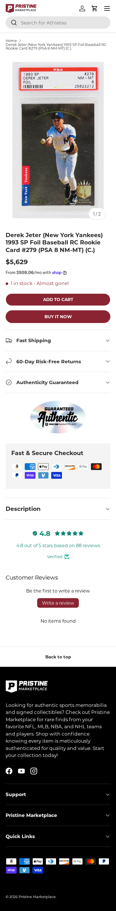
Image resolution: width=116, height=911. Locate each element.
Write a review (58, 603)
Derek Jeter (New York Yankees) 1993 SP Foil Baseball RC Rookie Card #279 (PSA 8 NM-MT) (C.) (56, 46)
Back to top (58, 657)
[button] (94, 8)
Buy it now (58, 316)
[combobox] (58, 22)
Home (11, 41)
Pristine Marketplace (37, 896)
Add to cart (58, 299)
